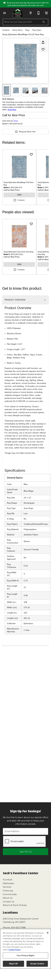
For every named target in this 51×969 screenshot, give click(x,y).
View (19, 195)
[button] (4, 13)
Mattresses (8, 883)
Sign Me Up (26, 851)
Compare (21, 200)
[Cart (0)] (46, 13)
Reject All (13, 964)
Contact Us (8, 901)
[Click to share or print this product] (43, 42)
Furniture (5, 30)
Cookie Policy (14, 950)
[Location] (30, 13)
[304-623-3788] (38, 13)
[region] (25, 949)
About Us (7, 898)
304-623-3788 (18, 927)
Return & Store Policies (15, 905)
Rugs (27, 30)
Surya (15, 121)
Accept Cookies (37, 964)
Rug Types (36, 30)
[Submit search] (44, 22)
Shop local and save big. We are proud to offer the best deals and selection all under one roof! (27, 4)
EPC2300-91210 (16, 124)
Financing (8, 890)
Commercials (10, 894)
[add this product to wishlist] (43, 49)
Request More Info (27, 131)
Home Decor (17, 30)
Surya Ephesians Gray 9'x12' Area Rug (18, 252)
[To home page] (18, 13)
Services (7, 887)
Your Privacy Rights (25, 955)
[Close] (47, 933)
